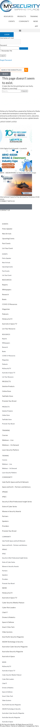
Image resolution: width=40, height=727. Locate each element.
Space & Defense (8, 622)
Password (3, 45)
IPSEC (4, 497)
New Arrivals (6, 234)
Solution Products (8, 386)
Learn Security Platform (10, 450)
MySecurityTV (7, 319)
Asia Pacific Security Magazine (13, 637)
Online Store (6, 391)
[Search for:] (11, 91)
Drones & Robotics (8, 617)
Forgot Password (6, 60)
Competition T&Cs (32, 726)
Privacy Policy (5, 726)
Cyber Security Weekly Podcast (13, 603)
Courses (5, 435)
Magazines (6, 309)
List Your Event (7, 248)
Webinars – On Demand (10, 445)
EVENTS (12, 21)
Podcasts (5, 314)
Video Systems (7, 632)
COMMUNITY (24, 21)
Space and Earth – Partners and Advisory (16, 487)
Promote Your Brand (9, 401)
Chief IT (5, 612)
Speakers (5, 521)
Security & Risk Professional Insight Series (17, 502)
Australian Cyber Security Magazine (15, 647)
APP (36, 26)
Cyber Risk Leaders (9, 607)
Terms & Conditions (18, 726)
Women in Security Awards (11, 511)
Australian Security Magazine (12, 651)
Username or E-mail (7, 38)
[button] (20, 30)
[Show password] (23, 48)
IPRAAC (5, 492)
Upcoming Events (8, 238)
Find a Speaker (7, 229)
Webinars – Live (7, 440)
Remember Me (6, 51)
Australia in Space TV (9, 324)
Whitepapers (6, 290)
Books (4, 299)
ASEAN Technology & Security (12, 642)
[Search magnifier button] (26, 70)
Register (3, 62)
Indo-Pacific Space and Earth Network (15, 482)
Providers (5, 526)
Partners (5, 516)
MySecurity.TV (7, 593)
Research (5, 294)
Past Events (6, 243)
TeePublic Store (7, 396)
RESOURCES (8, 16)
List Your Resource (8, 329)
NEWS (35, 21)
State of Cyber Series (9, 506)
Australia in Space (8, 656)
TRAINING (34, 16)
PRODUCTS (21, 16)
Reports (5, 285)
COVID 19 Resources (9, 304)
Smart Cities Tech (8, 627)
